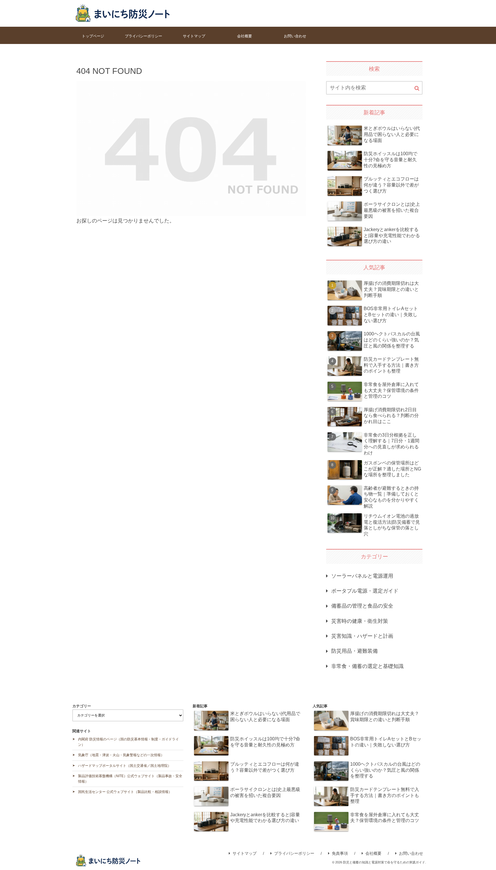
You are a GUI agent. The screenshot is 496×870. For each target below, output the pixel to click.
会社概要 (373, 853)
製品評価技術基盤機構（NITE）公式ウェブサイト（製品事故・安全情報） (130, 778)
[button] (417, 88)
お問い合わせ (411, 853)
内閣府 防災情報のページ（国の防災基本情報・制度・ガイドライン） (128, 742)
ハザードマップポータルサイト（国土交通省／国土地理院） (124, 766)
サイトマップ (244, 853)
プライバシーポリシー (294, 853)
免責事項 (340, 853)
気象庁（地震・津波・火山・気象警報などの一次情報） (121, 755)
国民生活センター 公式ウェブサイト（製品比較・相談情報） (125, 792)
